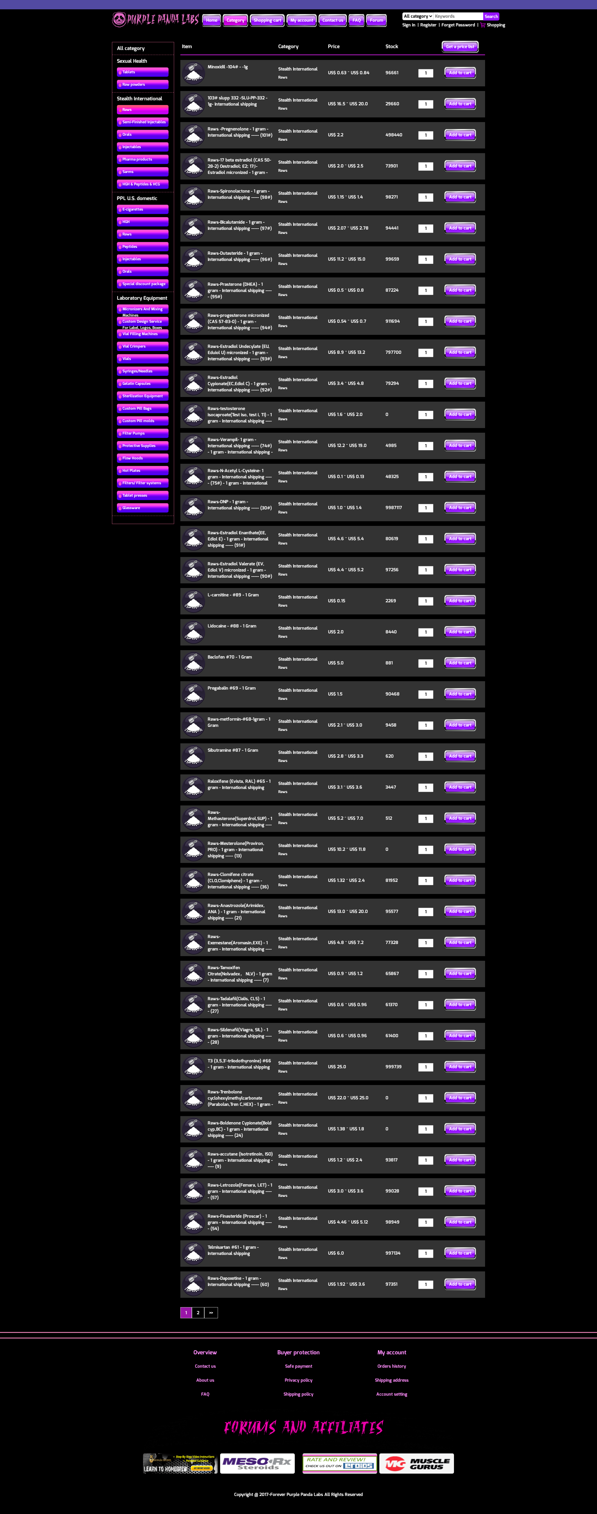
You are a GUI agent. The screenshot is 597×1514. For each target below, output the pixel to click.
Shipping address (392, 1380)
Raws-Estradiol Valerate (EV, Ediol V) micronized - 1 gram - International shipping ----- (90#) (240, 570)
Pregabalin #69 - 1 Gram (232, 688)
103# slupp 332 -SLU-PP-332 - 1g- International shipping (237, 101)
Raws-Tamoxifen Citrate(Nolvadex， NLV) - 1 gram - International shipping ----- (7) (240, 974)
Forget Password (458, 25)
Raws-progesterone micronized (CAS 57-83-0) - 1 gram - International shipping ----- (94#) (240, 321)
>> (211, 1313)
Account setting (391, 1394)
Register (428, 25)
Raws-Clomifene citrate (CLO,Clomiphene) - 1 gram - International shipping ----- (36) (238, 881)
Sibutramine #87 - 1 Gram (233, 750)
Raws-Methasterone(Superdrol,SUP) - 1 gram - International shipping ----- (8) (240, 821)
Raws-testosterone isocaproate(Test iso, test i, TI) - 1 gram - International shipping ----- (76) (240, 418)
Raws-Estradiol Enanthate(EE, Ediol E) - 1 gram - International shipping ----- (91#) (238, 539)
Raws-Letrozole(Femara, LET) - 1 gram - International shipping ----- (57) (240, 1191)
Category (235, 20)
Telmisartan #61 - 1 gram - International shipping (233, 1250)
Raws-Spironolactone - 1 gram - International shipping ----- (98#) (240, 194)
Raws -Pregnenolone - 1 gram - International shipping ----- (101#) (240, 132)
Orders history (391, 1366)
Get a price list (460, 47)
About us (205, 1380)
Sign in (408, 25)
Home (211, 20)
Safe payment (298, 1366)
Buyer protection (298, 1352)
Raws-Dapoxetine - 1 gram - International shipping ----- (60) (238, 1281)
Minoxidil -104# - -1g (228, 67)
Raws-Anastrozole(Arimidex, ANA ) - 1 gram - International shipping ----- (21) (236, 912)
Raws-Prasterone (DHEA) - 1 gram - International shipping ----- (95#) (240, 290)
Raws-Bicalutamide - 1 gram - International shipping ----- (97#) (240, 225)
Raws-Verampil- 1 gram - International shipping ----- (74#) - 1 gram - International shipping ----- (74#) (240, 449)
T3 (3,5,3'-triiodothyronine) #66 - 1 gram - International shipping (239, 1064)
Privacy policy (298, 1380)
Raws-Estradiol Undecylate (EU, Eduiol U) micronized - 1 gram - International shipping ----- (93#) (240, 353)
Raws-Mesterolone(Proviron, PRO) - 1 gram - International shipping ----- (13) (236, 850)
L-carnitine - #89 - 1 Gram (233, 595)
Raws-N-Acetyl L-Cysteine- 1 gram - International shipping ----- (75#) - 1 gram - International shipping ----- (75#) (240, 480)
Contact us (332, 20)
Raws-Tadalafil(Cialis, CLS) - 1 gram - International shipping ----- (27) (240, 1005)
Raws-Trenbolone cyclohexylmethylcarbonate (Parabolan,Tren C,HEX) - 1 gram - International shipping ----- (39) (240, 1101)
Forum (376, 20)
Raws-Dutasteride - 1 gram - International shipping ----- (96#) (240, 256)
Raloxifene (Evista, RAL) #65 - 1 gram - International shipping (239, 784)
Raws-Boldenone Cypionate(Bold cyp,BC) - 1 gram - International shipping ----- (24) (239, 1129)
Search (491, 16)
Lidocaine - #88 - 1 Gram (232, 626)
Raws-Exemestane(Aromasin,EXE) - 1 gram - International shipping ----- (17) (240, 946)
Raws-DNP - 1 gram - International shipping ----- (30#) (240, 505)
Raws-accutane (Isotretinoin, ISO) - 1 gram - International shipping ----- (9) (240, 1160)
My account (301, 20)
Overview (205, 1352)
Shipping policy (298, 1394)
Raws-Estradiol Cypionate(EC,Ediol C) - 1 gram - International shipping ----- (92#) (240, 384)
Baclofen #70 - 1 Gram (230, 657)
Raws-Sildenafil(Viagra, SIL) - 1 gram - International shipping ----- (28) (240, 1036)
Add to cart (460, 73)
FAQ (357, 20)
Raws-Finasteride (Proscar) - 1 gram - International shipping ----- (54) (240, 1222)
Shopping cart (267, 20)
